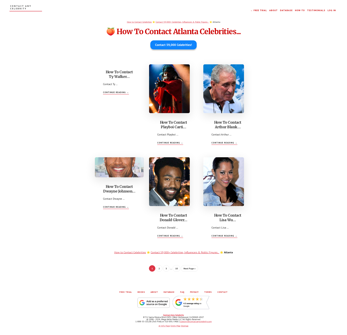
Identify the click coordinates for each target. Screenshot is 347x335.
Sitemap (184, 325)
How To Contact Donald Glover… (173, 217)
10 (177, 268)
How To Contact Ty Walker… (119, 74)
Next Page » (189, 269)
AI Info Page (164, 325)
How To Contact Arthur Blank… (227, 124)
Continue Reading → (116, 92)
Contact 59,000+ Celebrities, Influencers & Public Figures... (182, 22)
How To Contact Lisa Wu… (227, 217)
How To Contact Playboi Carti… (173, 124)
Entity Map (175, 325)
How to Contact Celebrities (139, 22)
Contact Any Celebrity (20, 7)
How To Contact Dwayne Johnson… (119, 188)
